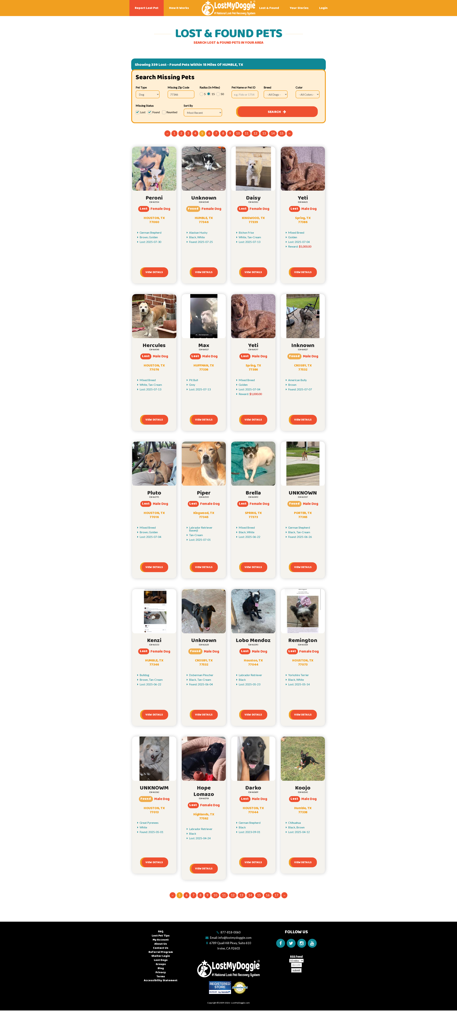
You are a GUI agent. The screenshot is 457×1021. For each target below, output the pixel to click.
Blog (161, 968)
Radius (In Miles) (210, 87)
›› (289, 133)
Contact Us (160, 948)
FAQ (160, 931)
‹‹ (167, 133)
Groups (161, 964)
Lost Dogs (161, 960)
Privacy (160, 972)
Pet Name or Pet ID (243, 87)
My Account (161, 940)
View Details (154, 272)
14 (273, 133)
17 (276, 895)
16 (268, 895)
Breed (267, 87)
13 (264, 133)
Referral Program (161, 952)
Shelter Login (160, 956)
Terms (160, 976)
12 (255, 133)
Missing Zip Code (178, 87)
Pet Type (141, 87)
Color (299, 87)
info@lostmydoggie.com (235, 937)
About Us (160, 944)
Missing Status (145, 105)
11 (246, 133)
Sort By (188, 105)
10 (238, 133)
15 (281, 133)
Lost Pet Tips (161, 935)
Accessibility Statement (160, 980)
